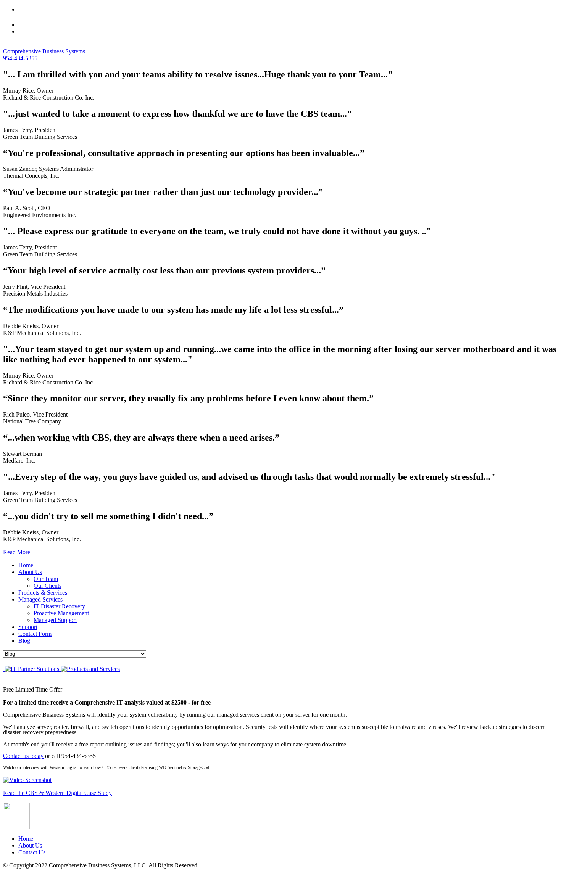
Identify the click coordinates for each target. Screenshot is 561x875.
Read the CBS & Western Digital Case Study (57, 793)
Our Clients (47, 585)
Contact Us (31, 852)
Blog (24, 640)
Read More (16, 552)
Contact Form (35, 634)
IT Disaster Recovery (59, 606)
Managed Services (40, 599)
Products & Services (42, 592)
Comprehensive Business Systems (44, 51)
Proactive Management (61, 613)
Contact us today (23, 756)
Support (27, 627)
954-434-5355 (20, 58)
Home (25, 565)
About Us (30, 572)
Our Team (46, 579)
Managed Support (55, 620)
